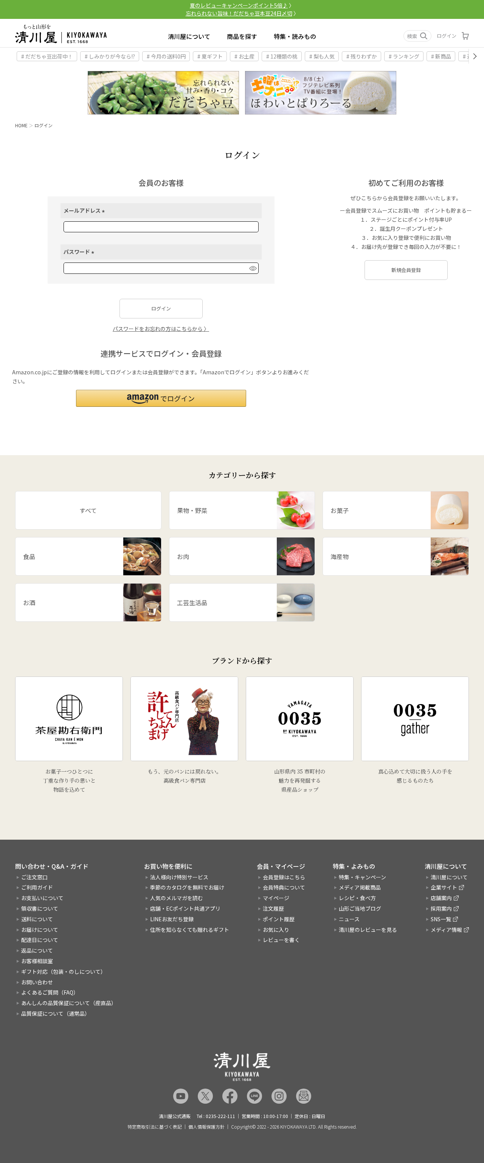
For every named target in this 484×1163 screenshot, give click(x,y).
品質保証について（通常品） (55, 1013)
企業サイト (444, 887)
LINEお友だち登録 (172, 919)
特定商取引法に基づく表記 (154, 1126)
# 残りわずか (361, 56)
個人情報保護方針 (206, 1126)
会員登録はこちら (284, 877)
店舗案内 (441, 898)
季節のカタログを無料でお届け (187, 887)
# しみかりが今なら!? (110, 56)
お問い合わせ (37, 982)
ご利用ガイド (37, 887)
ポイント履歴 (279, 919)
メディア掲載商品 (360, 887)
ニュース (349, 919)
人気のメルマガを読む (176, 898)
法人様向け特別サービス (179, 877)
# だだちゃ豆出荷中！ (47, 56)
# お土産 (244, 56)
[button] (161, 398)
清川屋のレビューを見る (368, 929)
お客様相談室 (37, 961)
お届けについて (39, 929)
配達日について (39, 940)
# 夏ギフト (210, 56)
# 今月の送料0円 (166, 56)
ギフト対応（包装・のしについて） (63, 971)
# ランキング (404, 56)
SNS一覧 (441, 919)
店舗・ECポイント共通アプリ (185, 908)
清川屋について (189, 36)
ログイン (446, 35)
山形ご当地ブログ (360, 908)
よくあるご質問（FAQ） (50, 992)
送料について (37, 919)
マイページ (276, 898)
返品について (37, 950)
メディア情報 (446, 929)
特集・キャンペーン (362, 877)
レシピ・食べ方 (357, 898)
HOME (21, 125)
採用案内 (441, 908)
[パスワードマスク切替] (252, 268)
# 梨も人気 (322, 56)
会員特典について (284, 887)
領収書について (39, 908)
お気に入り (276, 929)
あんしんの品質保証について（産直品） (68, 1003)
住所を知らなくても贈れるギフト (189, 929)
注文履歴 (273, 908)
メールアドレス (85, 210)
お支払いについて (42, 898)
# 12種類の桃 (282, 56)
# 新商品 (441, 56)
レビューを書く (281, 940)
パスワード (80, 251)
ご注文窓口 (34, 877)
